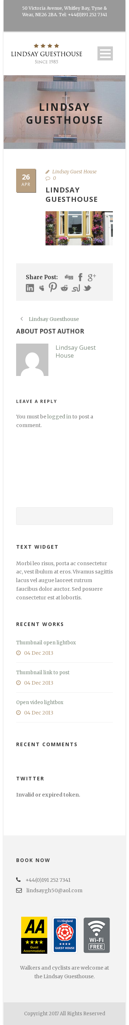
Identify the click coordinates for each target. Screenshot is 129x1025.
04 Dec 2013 (38, 653)
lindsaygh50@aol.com (54, 890)
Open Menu (105, 53)
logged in (59, 416)
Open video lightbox (39, 702)
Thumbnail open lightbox (46, 643)
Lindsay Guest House (74, 172)
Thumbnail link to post (43, 673)
